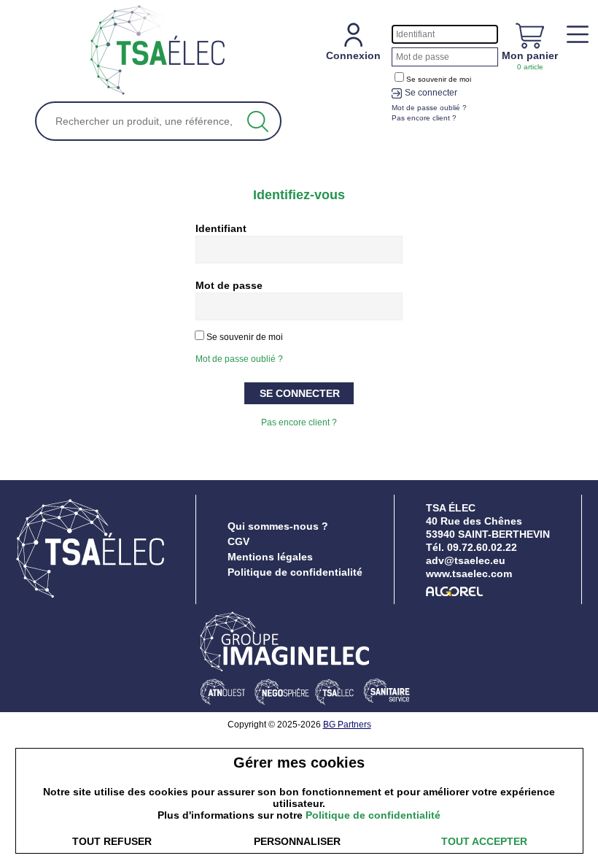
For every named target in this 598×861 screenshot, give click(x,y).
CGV (238, 541)
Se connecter (431, 93)
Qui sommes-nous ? (278, 526)
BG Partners (347, 724)
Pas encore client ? (299, 422)
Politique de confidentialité (295, 572)
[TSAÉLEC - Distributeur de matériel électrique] (157, 51)
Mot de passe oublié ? (239, 359)
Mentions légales (270, 557)
